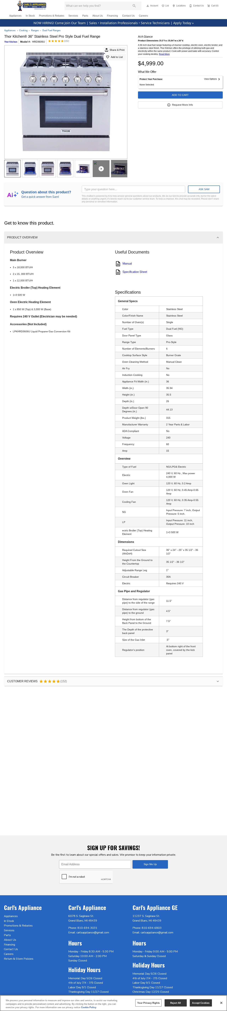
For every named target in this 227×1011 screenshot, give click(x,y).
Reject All (175, 1002)
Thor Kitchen (10, 42)
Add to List (117, 57)
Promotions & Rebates (51, 15)
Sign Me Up (150, 864)
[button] (148, 6)
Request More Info (182, 104)
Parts (85, 15)
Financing (112, 15)
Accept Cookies (200, 1002)
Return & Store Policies (18, 959)
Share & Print (117, 49)
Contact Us (128, 15)
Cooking (23, 30)
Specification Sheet (135, 271)
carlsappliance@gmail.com (92, 932)
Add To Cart (180, 95)
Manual (127, 263)
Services (73, 15)
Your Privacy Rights (148, 1002)
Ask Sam (204, 189)
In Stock (30, 15)
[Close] (221, 1003)
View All (119, 168)
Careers (143, 15)
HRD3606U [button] (38, 41)
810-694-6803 (152, 928)
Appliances (15, 15)
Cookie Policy (88, 1007)
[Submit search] (134, 6)
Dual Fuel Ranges (51, 30)
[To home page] (31, 6)
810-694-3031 (87, 928)
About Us (97, 15)
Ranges (35, 30)
